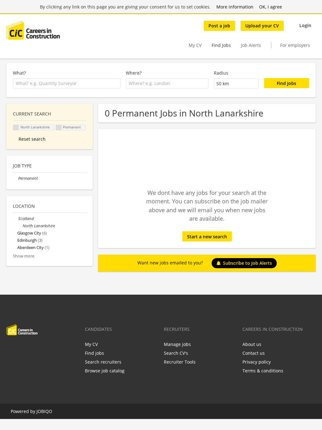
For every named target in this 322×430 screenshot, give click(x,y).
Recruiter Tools (180, 362)
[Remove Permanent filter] (15, 178)
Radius (221, 73)
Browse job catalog (105, 371)
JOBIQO (44, 411)
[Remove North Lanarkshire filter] (20, 226)
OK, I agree (270, 7)
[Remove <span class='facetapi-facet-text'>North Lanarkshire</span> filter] (16, 127)
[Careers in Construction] (33, 30)
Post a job (219, 26)
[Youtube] (51, 348)
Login (305, 25)
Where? (134, 73)
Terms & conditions (262, 371)
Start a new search (207, 237)
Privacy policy (256, 362)
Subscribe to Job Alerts (247, 263)
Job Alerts (251, 45)
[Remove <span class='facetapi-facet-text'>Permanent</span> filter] (59, 127)
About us (251, 344)
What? (19, 73)
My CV (195, 45)
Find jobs (94, 353)
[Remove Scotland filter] (15, 218)
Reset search (32, 139)
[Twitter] (21, 348)
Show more (23, 256)
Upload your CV (262, 26)
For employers (295, 45)
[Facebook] (10, 348)
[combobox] (67, 83)
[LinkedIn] (31, 348)
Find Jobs (221, 45)
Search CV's (176, 353)
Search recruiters (103, 362)
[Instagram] (42, 348)
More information (234, 7)
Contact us (253, 353)
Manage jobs (177, 344)
